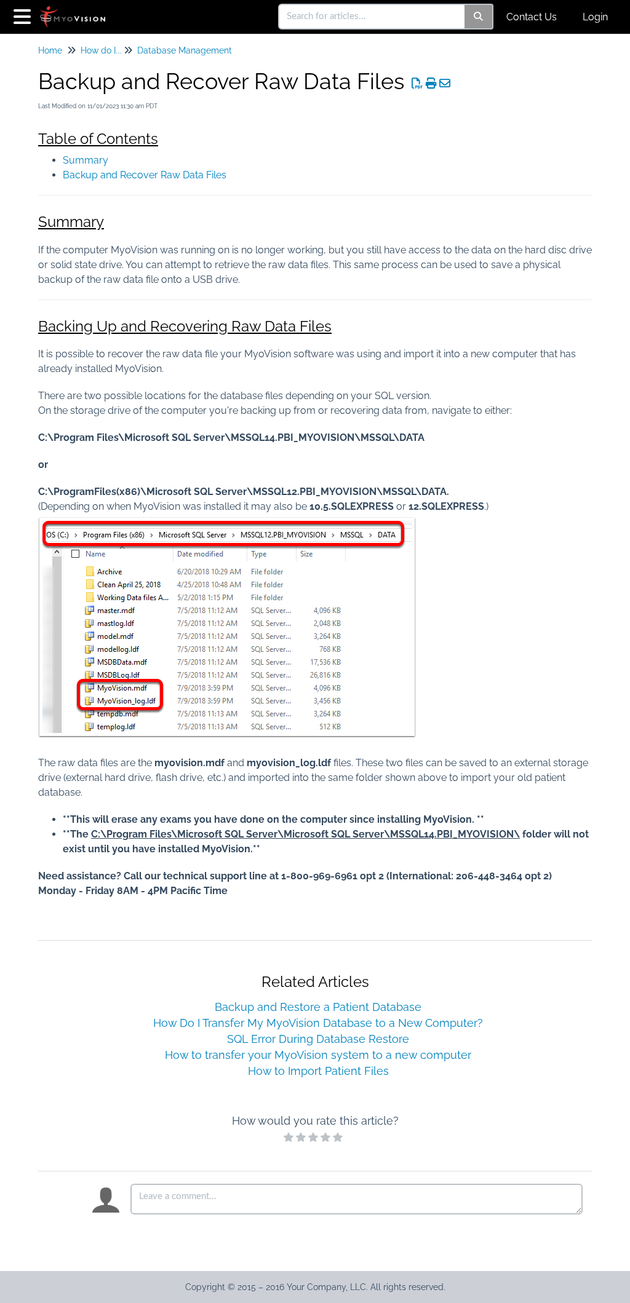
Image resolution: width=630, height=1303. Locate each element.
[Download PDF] (417, 83)
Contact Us (531, 17)
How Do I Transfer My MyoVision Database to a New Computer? (318, 1022)
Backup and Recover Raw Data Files (144, 175)
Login (595, 17)
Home (50, 50)
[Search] (479, 17)
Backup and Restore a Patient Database (318, 1006)
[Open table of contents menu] (24, 15)
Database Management (184, 50)
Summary (85, 160)
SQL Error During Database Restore (318, 1038)
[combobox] (372, 17)
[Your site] (77, 11)
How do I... (101, 50)
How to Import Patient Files (318, 1070)
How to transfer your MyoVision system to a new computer (318, 1054)
